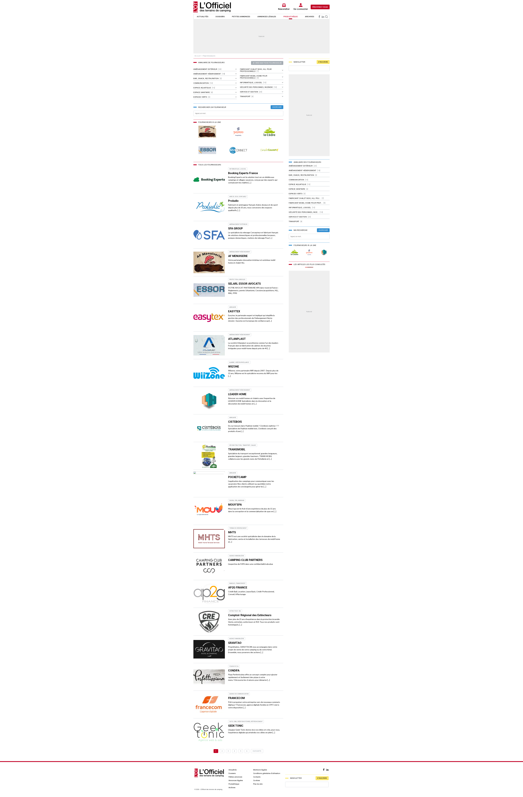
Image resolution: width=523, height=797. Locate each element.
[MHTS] (209, 539)
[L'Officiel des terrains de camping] (213, 7)
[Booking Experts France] (209, 179)
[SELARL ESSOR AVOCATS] (207, 150)
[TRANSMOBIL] (209, 456)
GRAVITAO (234, 642)
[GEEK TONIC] (209, 732)
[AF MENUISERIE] (207, 131)
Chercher (277, 107)
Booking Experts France (243, 173)
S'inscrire (323, 62)
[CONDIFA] (209, 677)
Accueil (197, 56)
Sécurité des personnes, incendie (256, 87)
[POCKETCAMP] (209, 483)
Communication (201, 83)
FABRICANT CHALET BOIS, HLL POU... (305, 198)
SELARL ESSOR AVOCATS (244, 283)
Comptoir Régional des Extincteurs (249, 615)
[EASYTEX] (209, 318)
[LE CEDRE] (269, 131)
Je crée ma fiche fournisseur (267, 63)
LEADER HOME (237, 394)
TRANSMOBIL (236, 449)
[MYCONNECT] (238, 150)
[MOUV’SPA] (209, 511)
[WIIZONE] (209, 373)
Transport (245, 96)
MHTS (232, 532)
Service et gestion (249, 92)
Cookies (256, 780)
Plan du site (257, 784)
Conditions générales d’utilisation (266, 773)
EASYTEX (234, 311)
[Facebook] (319, 16)
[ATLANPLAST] (209, 345)
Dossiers (220, 17)
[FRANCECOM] (209, 704)
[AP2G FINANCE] (209, 594)
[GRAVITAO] (209, 649)
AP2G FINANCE (237, 587)
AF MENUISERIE (238, 256)
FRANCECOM (236, 698)
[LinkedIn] (323, 16)
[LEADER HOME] (209, 400)
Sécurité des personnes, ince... (304, 212)
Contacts (256, 777)
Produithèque (290, 17)
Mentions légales (260, 770)
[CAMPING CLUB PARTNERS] (209, 566)
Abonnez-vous (320, 7)
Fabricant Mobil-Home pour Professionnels (253, 77)
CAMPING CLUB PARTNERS (245, 560)
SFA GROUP (235, 228)
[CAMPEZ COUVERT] (269, 150)
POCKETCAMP (237, 477)
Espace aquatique (202, 88)
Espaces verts (200, 97)
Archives (309, 17)
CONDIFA (233, 670)
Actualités (202, 17)
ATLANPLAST (237, 339)
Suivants (257, 751)
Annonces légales (266, 17)
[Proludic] (209, 207)
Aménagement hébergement (207, 74)
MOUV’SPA (235, 504)
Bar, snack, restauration (206, 78)
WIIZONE (233, 366)
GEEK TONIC (235, 725)
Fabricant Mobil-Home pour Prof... (305, 203)
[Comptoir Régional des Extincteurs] (209, 621)
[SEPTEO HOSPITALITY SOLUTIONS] (238, 131)
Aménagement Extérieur (205, 69)
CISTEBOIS (235, 421)
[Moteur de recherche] (326, 16)
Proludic (233, 200)
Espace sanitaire (201, 92)
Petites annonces (241, 17)
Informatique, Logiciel (251, 83)
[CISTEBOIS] (209, 428)
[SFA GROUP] (209, 235)
